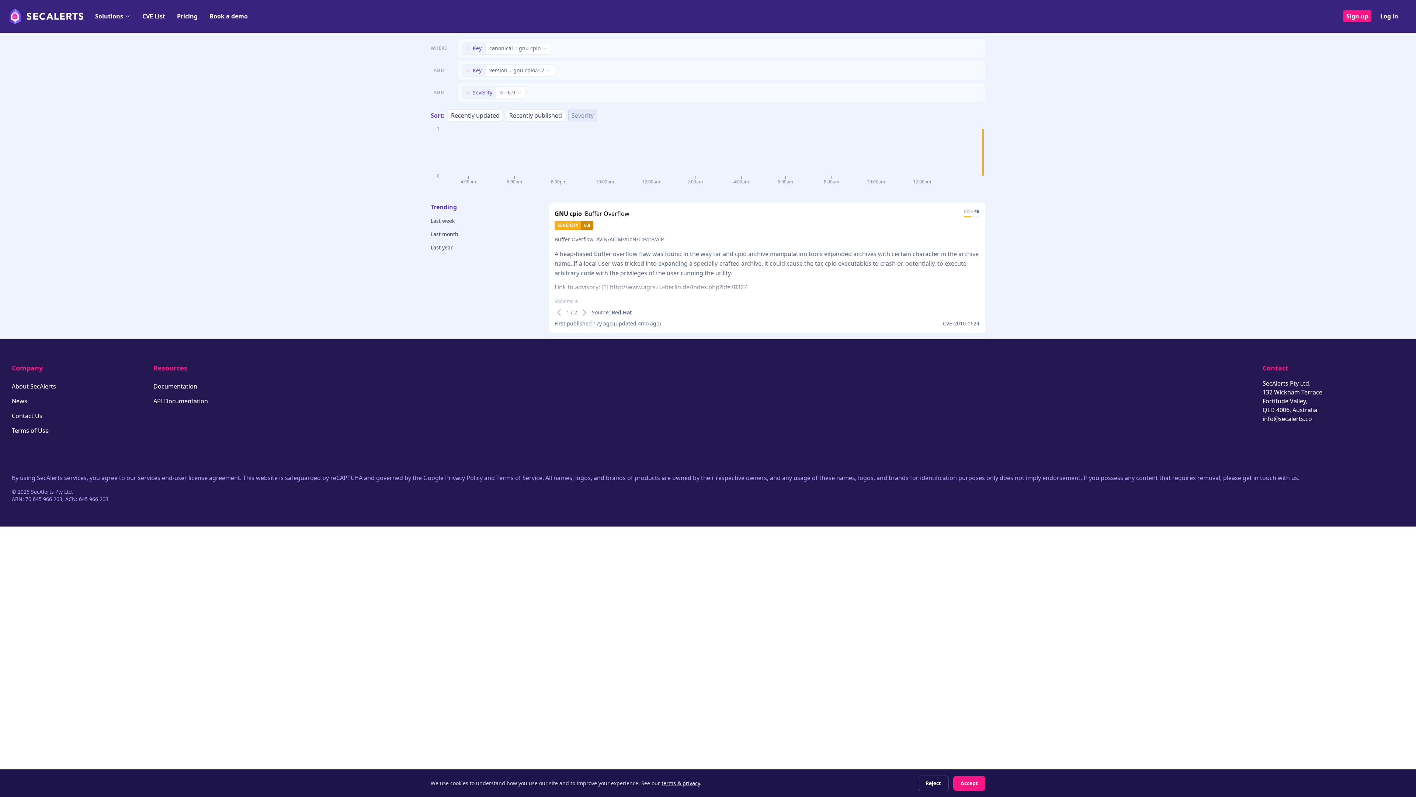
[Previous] (559, 312)
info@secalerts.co (1287, 419)
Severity (583, 115)
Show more (566, 301)
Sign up (1357, 16)
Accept (969, 783)
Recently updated (475, 115)
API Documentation (180, 401)
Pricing (187, 16)
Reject (933, 783)
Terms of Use (30, 431)
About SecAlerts (34, 386)
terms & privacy (681, 783)
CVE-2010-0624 (961, 323)
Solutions (109, 16)
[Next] (584, 312)
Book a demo (228, 16)
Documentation (175, 386)
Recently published (535, 115)
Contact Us (27, 416)
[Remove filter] (468, 48)
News (19, 401)
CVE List (153, 16)
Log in (1389, 16)
